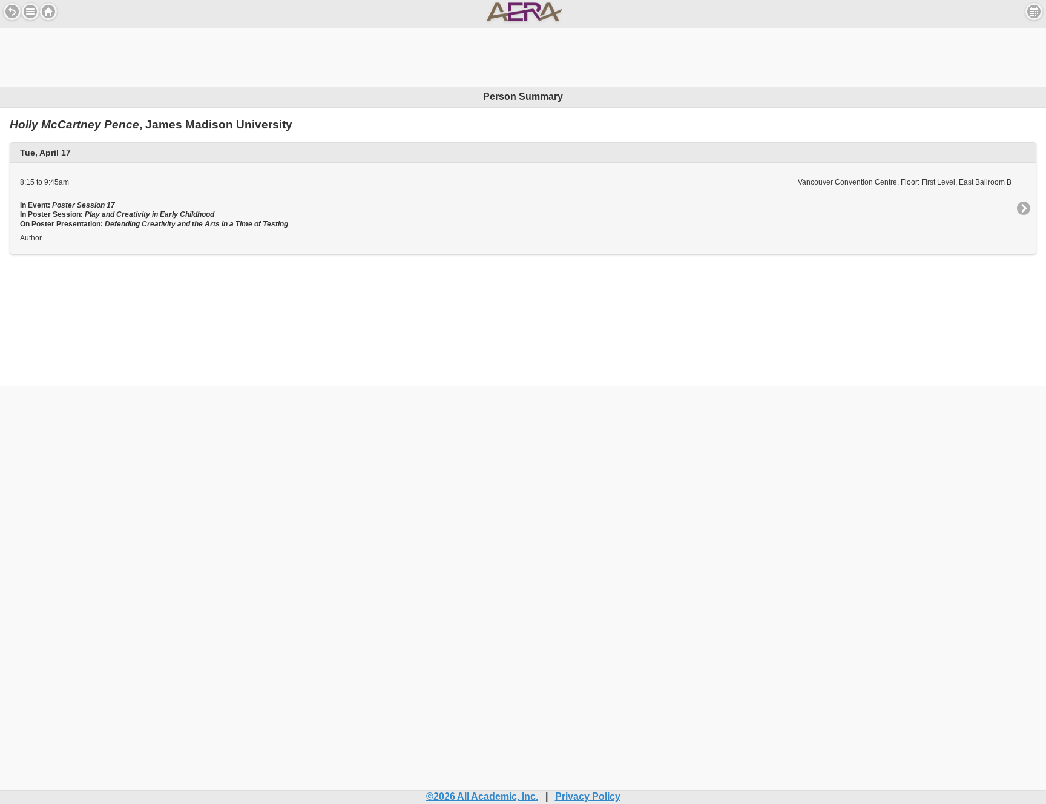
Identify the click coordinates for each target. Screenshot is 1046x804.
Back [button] (12, 11)
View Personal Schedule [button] (1034, 11)
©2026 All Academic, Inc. (482, 796)
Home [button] (48, 11)
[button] (30, 11)
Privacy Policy (587, 796)
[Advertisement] (523, 55)
